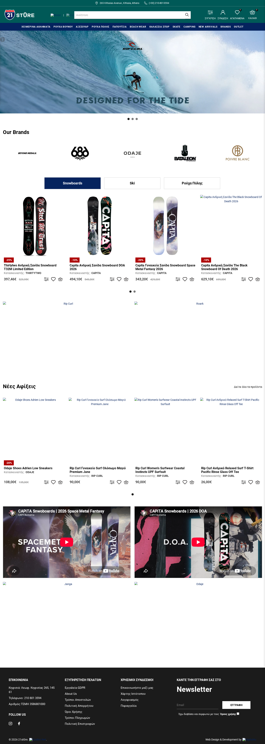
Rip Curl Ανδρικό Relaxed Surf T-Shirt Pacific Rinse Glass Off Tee (227, 470)
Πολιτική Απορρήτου (79, 706)
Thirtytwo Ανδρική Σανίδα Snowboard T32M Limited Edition (30, 267)
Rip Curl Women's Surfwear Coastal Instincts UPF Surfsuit (159, 470)
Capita (96, 273)
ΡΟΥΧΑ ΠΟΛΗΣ (100, 26)
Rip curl (97, 475)
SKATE (177, 26)
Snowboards (72, 183)
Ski (132, 183)
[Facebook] (19, 724)
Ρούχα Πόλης (192, 183)
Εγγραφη (236, 705)
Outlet (238, 26)
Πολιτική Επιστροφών (80, 724)
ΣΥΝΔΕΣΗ (223, 18)
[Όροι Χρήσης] (228, 714)
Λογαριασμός (130, 700)
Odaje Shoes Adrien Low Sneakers (28, 468)
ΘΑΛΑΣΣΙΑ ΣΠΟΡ (159, 26)
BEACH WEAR (138, 26)
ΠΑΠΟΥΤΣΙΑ (120, 26)
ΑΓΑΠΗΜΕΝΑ (237, 15)
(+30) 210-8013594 (159, 3)
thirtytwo (33, 273)
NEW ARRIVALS (208, 26)
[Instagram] (10, 724)
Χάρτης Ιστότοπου (133, 694)
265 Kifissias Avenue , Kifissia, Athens (119, 3)
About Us (71, 694)
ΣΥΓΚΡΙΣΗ (210, 18)
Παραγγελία (128, 706)
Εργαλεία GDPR (75, 688)
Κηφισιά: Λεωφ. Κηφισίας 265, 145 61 (32, 690)
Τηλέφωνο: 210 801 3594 (25, 698)
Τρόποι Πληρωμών (77, 718)
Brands (226, 26)
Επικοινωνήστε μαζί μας (137, 688)
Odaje (30, 472)
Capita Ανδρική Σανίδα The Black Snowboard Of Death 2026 (224, 267)
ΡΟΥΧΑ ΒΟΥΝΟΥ (63, 26)
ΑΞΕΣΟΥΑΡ (82, 26)
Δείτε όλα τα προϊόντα (248, 386)
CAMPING (189, 26)
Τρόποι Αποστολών (78, 700)
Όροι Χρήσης (73, 712)
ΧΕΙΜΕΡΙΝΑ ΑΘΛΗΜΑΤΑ (36, 26)
